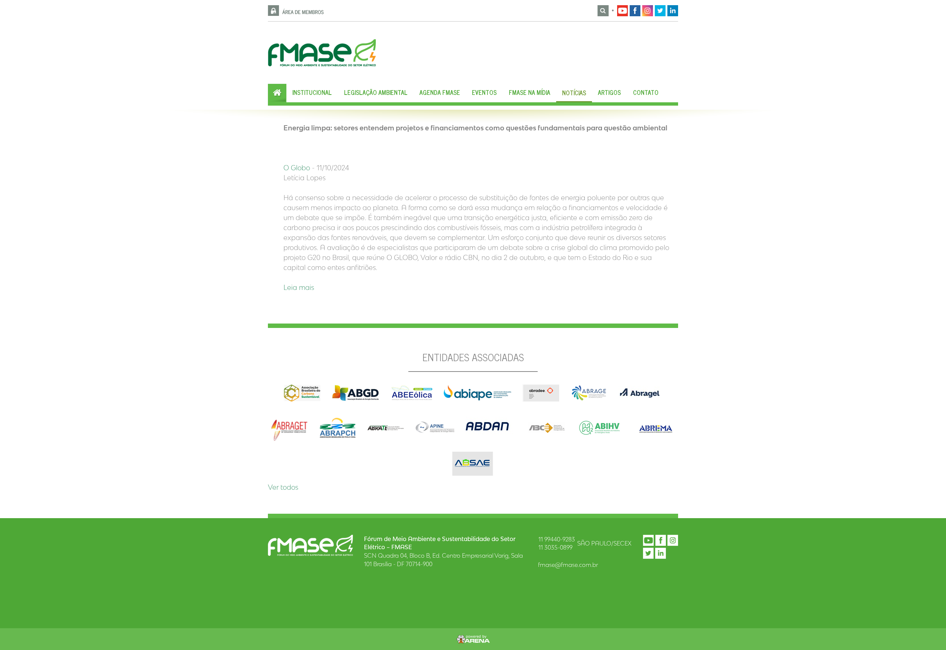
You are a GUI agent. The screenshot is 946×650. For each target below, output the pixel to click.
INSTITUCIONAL (312, 92)
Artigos (609, 92)
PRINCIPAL (277, 93)
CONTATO (646, 92)
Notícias (574, 93)
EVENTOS (484, 92)
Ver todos (283, 487)
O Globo (296, 168)
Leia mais (298, 287)
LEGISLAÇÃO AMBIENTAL (376, 92)
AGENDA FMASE (439, 92)
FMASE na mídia (529, 92)
